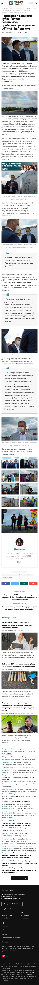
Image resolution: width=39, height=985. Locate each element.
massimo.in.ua (33, 964)
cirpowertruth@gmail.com (12, 898)
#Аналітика (6, 918)
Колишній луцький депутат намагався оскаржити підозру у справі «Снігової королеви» (19, 863)
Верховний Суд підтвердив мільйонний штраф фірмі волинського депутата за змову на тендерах (19, 870)
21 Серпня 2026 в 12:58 (22, 713)
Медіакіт (5, 932)
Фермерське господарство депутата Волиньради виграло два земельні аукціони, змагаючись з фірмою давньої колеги (17, 765)
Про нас (5, 927)
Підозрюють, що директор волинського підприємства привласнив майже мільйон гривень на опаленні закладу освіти (17, 804)
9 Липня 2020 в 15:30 (23, 32)
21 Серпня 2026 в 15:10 (22, 630)
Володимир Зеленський (9, 574)
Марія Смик (9, 32)
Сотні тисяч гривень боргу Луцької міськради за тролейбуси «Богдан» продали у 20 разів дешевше (19, 784)
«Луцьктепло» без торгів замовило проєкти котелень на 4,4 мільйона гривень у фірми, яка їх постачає (19, 796)
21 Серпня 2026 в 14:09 (22, 669)
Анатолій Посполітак (19, 572)
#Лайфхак (24, 918)
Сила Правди (9, 630)
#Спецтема (25, 915)
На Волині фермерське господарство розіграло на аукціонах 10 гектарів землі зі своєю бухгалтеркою (16, 855)
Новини (4, 913)
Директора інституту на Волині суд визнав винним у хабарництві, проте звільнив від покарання (19, 777)
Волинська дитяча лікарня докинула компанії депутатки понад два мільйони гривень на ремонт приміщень (17, 823)
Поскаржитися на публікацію (11, 937)
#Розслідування (7, 915)
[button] (19, 878)
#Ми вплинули (25, 913)
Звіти (3, 929)
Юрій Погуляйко (7, 577)
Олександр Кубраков (25, 574)
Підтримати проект (13, 904)
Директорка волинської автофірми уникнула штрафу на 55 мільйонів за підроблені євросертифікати (19, 815)
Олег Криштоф (10, 713)
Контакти (5, 934)
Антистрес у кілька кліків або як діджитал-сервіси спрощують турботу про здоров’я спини (18, 625)
